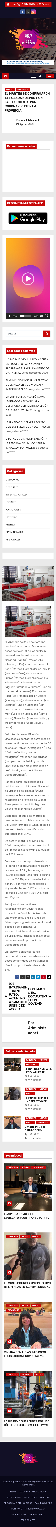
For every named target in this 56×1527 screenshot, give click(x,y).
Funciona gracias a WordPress (18, 1481)
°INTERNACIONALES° (35, 1508)
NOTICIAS (10, 89)
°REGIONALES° (28, 1520)
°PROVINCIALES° (36, 1514)
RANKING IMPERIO (43, 1503)
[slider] (25, 316)
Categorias (12, 479)
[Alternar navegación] (33, 76)
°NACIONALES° (18, 1514)
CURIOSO (28, 1503)
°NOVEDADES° (14, 1497)
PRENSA (10, 524)
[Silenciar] (41, 316)
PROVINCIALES (23, 89)
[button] (40, 76)
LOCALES (11, 502)
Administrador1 (30, 120)
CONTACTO (17, 1508)
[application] (28, 278)
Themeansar (27, 1484)
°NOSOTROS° (39, 1491)
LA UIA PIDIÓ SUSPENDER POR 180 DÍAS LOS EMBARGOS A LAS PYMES (27, 1423)
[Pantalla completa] (46, 316)
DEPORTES (12, 487)
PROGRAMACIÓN (12, 1503)
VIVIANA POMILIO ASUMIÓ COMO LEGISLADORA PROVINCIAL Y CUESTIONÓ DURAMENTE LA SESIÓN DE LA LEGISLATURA (28, 1358)
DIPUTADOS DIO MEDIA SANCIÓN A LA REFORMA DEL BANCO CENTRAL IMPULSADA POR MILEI (26, 443)
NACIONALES (13, 509)
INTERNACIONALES (17, 494)
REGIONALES (13, 539)
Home (13, 1491)
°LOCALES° (24, 1491)
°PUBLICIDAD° (30, 1497)
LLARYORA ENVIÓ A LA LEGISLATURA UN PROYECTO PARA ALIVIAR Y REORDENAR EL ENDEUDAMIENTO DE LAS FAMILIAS (27, 1219)
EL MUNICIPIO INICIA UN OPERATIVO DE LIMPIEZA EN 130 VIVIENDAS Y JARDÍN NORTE (27, 385)
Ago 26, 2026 (32, 1075)
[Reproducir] (9, 316)
